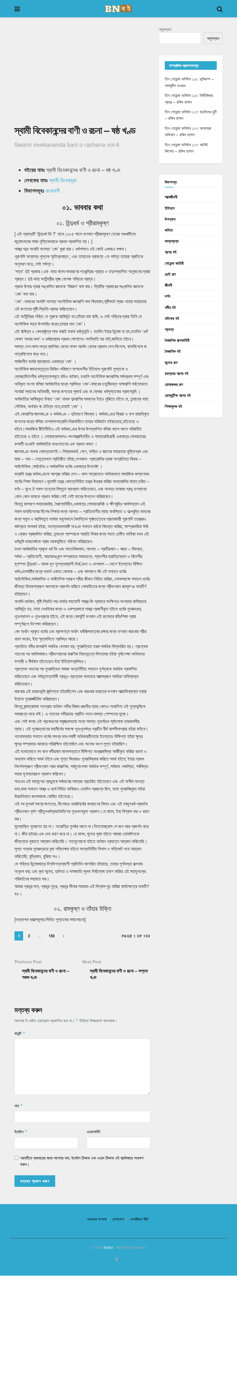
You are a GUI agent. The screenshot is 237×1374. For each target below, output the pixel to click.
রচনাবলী (53, 190)
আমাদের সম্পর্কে (96, 1219)
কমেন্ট (19, 1033)
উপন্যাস (170, 219)
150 (52, 935)
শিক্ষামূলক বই (173, 406)
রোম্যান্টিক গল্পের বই (178, 395)
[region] (82, 74)
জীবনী (168, 285)
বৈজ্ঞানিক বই (173, 351)
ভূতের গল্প (171, 362)
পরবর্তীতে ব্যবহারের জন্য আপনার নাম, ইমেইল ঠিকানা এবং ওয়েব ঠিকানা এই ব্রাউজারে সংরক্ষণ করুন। (81, 1161)
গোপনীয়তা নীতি (139, 1219)
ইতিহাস (170, 208)
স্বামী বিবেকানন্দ (63, 180)
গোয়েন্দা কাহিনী (174, 263)
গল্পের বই (171, 252)
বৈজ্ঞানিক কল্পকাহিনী (177, 340)
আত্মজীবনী (171, 197)
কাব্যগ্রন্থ (172, 241)
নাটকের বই (172, 318)
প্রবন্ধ (169, 329)
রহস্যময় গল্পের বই (176, 373)
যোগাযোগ (118, 1219)
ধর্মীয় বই (170, 307)
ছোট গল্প (170, 274)
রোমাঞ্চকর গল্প (174, 384)
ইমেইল (20, 1131)
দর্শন (167, 296)
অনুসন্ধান (165, 29)
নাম (18, 1105)
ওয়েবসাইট (93, 1131)
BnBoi (108, 1247)
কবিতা (169, 230)
